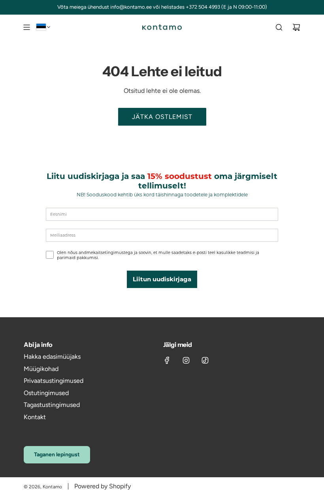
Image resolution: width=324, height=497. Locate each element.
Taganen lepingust (57, 454)
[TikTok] (205, 360)
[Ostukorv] (296, 27)
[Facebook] (167, 360)
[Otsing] (279, 27)
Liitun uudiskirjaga (162, 279)
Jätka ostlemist (162, 116)
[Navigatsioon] (26, 27)
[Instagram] (186, 360)
